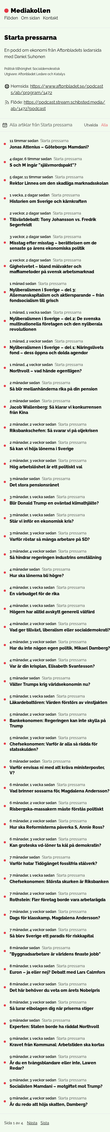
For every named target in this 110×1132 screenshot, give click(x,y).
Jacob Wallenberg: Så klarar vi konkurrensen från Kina (55, 410)
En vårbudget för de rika (34, 593)
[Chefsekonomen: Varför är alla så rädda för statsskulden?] (5, 744)
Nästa (32, 1123)
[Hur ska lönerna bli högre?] (5, 572)
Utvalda (91, 125)
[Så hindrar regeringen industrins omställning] (5, 554)
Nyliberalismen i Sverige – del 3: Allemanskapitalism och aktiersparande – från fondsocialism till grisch (57, 295)
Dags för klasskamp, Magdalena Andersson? (55, 917)
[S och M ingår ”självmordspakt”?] (5, 162)
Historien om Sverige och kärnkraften (48, 201)
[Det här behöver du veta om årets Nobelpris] (5, 987)
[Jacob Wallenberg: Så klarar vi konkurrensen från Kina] (5, 407)
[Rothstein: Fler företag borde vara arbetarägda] (5, 897)
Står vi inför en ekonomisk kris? (42, 521)
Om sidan (30, 18)
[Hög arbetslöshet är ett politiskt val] (5, 464)
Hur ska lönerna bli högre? (37, 575)
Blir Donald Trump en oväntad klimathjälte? (54, 503)
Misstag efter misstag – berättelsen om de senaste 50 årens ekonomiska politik (53, 245)
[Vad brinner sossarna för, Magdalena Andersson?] (5, 788)
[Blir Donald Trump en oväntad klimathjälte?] (5, 500)
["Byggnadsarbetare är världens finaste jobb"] (5, 951)
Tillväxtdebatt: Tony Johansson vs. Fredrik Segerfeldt (53, 222)
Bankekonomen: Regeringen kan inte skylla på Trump (58, 723)
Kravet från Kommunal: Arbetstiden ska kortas (57, 1044)
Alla (104, 125)
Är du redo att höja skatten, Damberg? (49, 1104)
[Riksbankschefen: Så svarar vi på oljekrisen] (5, 427)
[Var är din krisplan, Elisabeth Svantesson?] (5, 663)
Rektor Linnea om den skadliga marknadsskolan (59, 183)
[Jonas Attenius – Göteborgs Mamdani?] (5, 144)
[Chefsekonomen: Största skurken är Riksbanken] (5, 878)
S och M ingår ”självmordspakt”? (43, 165)
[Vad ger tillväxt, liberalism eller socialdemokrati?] (5, 627)
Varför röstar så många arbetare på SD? (50, 539)
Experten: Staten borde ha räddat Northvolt (54, 1026)
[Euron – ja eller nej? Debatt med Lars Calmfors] (5, 969)
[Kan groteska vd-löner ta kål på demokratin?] (5, 842)
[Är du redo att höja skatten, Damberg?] (5, 1101)
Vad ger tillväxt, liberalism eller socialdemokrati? (60, 630)
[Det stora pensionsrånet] (5, 482)
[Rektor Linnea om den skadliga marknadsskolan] (5, 180)
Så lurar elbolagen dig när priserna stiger (51, 1008)
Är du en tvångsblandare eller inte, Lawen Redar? (53, 1065)
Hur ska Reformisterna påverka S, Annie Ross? (57, 827)
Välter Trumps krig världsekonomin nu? (50, 684)
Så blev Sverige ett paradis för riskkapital (52, 935)
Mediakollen (30, 10)
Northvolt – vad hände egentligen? (46, 370)
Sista (45, 1123)
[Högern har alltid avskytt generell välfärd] (5, 609)
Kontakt (50, 18)
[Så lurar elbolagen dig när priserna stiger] (5, 1005)
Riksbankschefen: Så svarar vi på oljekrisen (54, 430)
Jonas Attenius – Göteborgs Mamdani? (49, 147)
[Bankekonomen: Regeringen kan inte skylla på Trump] (5, 720)
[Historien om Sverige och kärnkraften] (5, 198)
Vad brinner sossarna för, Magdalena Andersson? (59, 790)
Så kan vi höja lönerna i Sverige (42, 448)
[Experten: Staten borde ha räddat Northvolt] (5, 1023)
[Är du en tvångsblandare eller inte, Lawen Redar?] (5, 1062)
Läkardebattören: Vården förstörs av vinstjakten (58, 702)
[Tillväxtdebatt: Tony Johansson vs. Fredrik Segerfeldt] (5, 219)
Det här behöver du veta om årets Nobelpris (55, 990)
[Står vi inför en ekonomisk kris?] (5, 518)
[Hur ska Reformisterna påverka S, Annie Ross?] (5, 824)
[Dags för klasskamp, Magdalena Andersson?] (5, 915)
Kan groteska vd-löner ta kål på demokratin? (55, 845)
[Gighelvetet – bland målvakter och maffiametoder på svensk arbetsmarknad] (5, 266)
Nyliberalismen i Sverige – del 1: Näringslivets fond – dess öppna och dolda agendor (57, 350)
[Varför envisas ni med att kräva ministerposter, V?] (5, 767)
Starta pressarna (54, 141)
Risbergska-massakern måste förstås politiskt (56, 809)
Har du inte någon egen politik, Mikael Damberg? (60, 648)
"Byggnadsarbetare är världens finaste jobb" (55, 954)
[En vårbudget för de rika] (5, 591)
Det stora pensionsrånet (34, 485)
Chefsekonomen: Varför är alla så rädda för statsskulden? (53, 747)
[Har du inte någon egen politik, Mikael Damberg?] (5, 645)
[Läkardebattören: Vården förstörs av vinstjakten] (5, 699)
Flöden (11, 18)
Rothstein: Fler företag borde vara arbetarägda (57, 899)
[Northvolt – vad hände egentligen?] (5, 368)
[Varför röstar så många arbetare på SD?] (5, 536)
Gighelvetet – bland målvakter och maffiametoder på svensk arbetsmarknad (52, 269)
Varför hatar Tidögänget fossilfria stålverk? (53, 863)
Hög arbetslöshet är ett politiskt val (46, 466)
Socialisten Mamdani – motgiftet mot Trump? (56, 1086)
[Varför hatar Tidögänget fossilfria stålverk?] (5, 860)
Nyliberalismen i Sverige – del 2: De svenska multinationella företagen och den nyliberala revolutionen (56, 324)
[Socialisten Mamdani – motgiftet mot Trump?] (5, 1083)
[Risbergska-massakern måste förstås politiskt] (5, 806)
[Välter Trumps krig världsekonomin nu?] (5, 681)
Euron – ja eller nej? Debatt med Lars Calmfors (57, 972)
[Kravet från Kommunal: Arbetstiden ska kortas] (5, 1042)
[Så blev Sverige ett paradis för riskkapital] (5, 933)
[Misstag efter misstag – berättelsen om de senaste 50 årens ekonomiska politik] (5, 242)
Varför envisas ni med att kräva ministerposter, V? (57, 770)
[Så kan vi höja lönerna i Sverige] (5, 446)
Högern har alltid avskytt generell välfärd (52, 611)
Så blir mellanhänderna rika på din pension (53, 389)
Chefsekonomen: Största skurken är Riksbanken (59, 881)
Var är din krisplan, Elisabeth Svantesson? (52, 666)
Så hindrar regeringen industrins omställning (55, 557)
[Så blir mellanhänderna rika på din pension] (5, 386)
